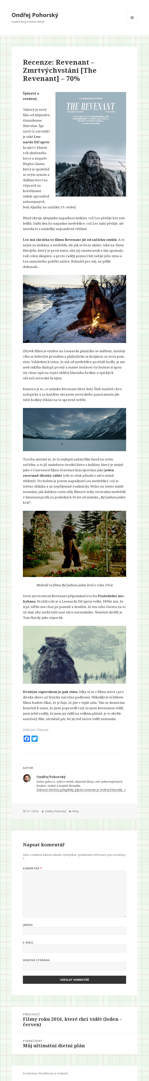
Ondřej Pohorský (34, 15)
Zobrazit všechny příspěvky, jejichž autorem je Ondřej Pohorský (79, 790)
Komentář (32, 868)
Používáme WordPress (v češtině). (45, 1073)
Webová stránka (36, 960)
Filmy (75, 811)
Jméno (28, 925)
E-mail (28, 942)
